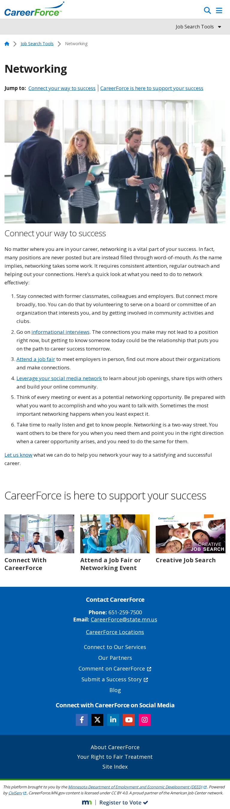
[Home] (34, 10)
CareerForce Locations (115, 632)
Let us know (18, 454)
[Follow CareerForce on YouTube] (129, 720)
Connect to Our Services (115, 646)
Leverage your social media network (59, 378)
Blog (115, 690)
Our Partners (115, 657)
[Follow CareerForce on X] (97, 720)
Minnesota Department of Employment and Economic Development (135, 787)
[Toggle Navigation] (219, 10)
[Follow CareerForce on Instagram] (145, 720)
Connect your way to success (62, 88)
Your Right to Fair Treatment (115, 756)
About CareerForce (115, 747)
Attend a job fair (35, 359)
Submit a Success (111, 679)
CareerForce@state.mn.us (124, 619)
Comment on (111, 668)
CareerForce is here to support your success (151, 88)
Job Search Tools (37, 43)
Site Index (115, 766)
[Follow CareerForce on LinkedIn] (113, 720)
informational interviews (60, 331)
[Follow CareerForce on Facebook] (82, 720)
